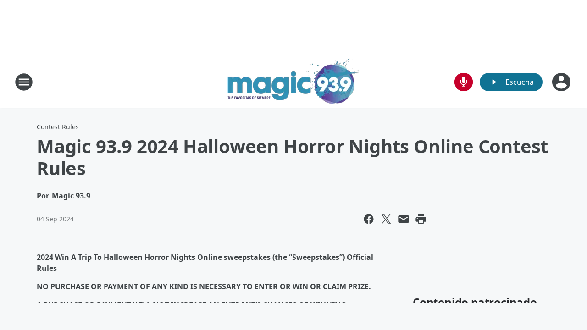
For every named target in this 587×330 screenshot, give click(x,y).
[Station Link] (293, 82)
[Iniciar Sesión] (562, 82)
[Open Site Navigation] (24, 82)
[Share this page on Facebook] (368, 219)
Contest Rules (58, 126)
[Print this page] (421, 219)
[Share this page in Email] (403, 219)
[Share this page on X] (386, 219)
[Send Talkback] (463, 82)
